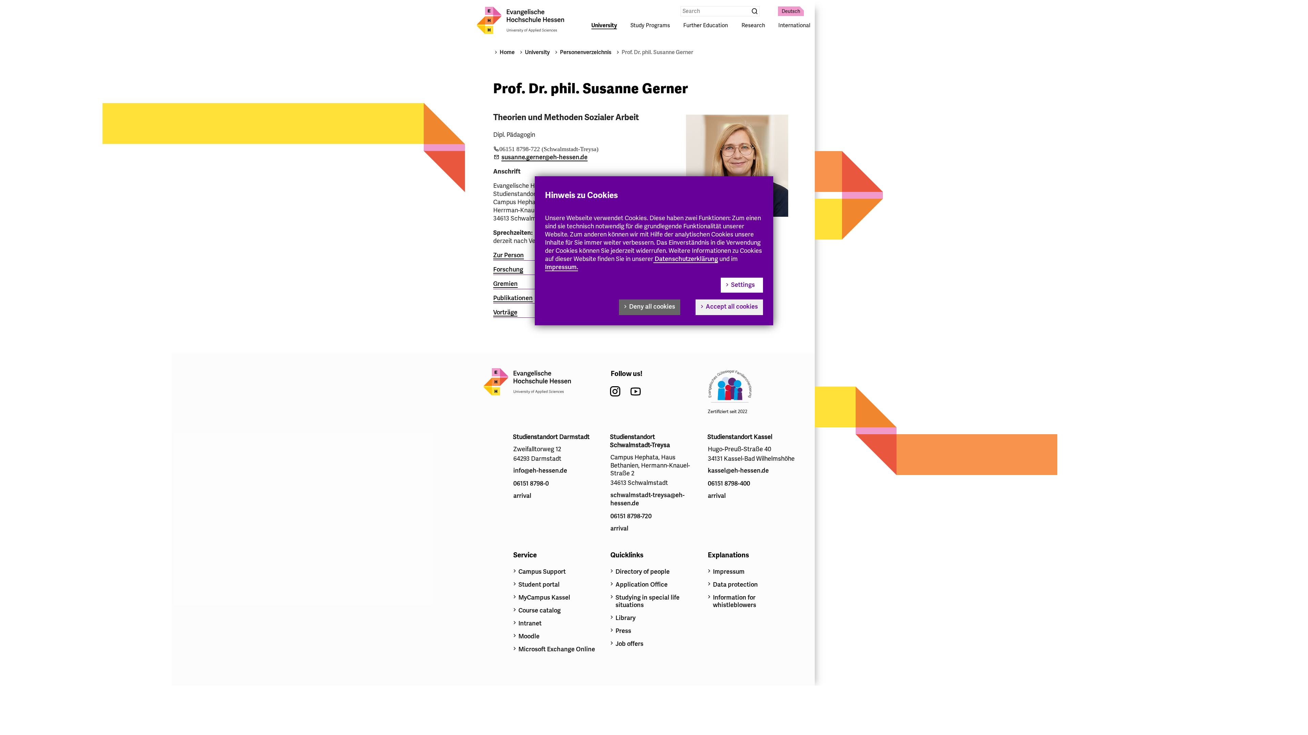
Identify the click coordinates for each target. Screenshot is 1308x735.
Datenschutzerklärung (686, 259)
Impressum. (561, 267)
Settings (743, 285)
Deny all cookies (652, 306)
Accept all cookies (732, 306)
